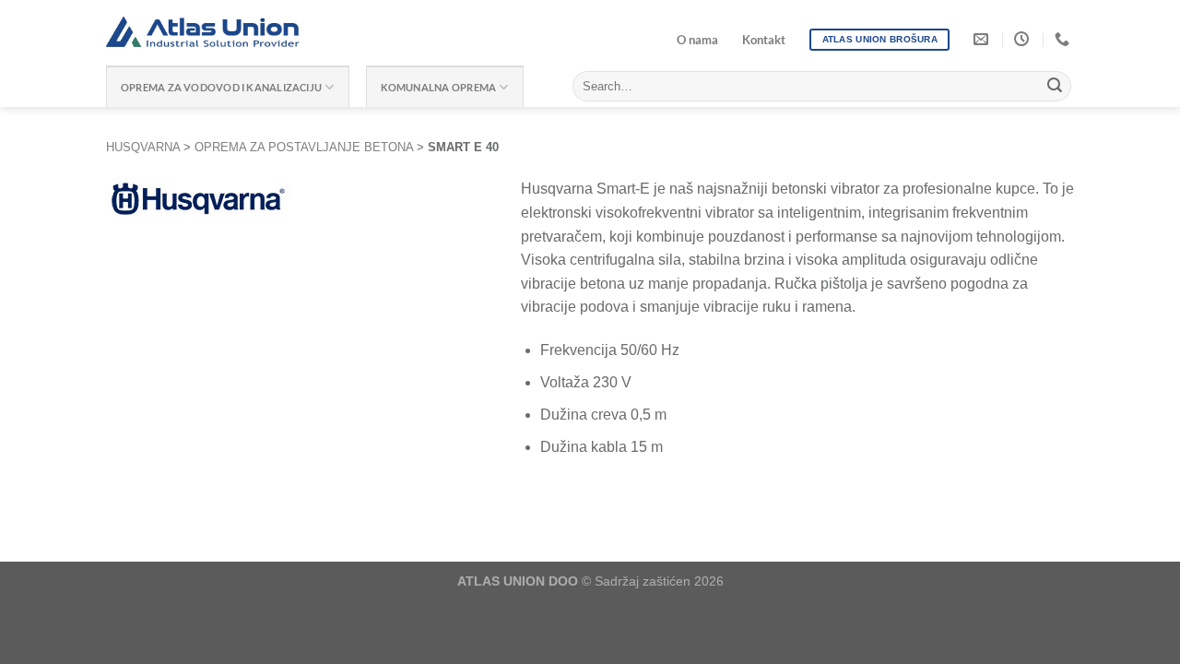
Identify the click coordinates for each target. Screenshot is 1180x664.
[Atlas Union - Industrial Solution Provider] (296, 32)
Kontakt (763, 39)
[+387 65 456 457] (1064, 39)
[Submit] (1054, 86)
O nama (697, 39)
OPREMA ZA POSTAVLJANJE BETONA (304, 147)
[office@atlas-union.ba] (983, 39)
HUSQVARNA (143, 147)
